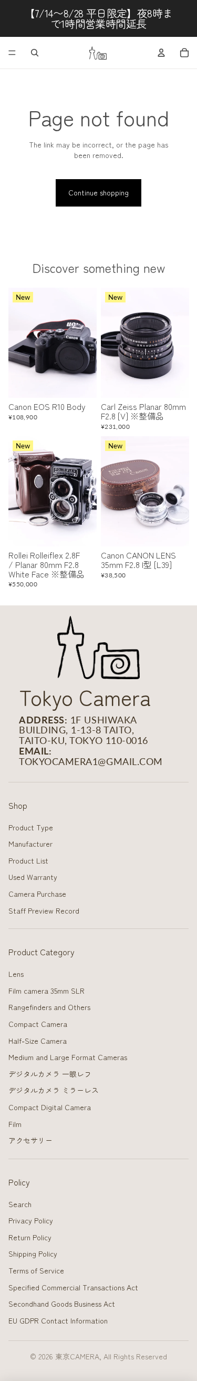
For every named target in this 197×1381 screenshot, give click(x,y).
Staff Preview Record (43, 910)
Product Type (30, 827)
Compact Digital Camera (49, 1107)
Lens (16, 973)
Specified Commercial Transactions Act (73, 1287)
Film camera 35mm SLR (46, 990)
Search (20, 1204)
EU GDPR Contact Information (58, 1320)
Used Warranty (32, 876)
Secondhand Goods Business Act (61, 1303)
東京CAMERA (77, 1356)
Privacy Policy (30, 1220)
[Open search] (34, 52)
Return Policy (29, 1237)
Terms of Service (36, 1270)
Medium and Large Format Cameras (67, 1057)
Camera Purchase (37, 893)
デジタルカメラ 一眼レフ (49, 1074)
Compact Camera (37, 1023)
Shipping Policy (32, 1253)
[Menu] (12, 53)
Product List (28, 860)
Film (15, 1124)
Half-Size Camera (37, 1040)
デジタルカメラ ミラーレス (53, 1090)
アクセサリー (30, 1140)
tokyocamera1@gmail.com (91, 761)
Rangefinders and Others (49, 1007)
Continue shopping (98, 192)
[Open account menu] (161, 52)
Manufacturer (30, 843)
